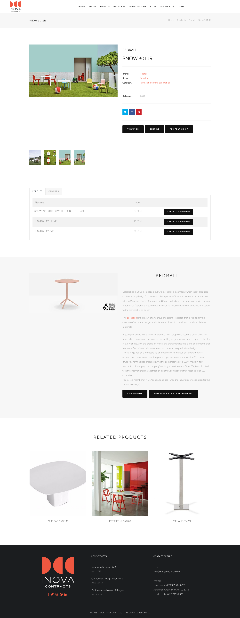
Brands (105, 6)
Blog (153, 6)
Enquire (154, 129)
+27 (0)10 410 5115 (179, 589)
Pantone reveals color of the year (108, 590)
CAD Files (53, 191)
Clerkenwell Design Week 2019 (107, 578)
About (92, 6)
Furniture (144, 78)
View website (135, 394)
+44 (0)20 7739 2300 (172, 594)
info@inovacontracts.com (166, 571)
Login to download (179, 212)
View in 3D (133, 129)
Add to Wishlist (179, 129)
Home (82, 6)
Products (119, 6)
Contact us (167, 6)
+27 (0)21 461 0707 (175, 585)
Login (181, 6)
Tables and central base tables (155, 82)
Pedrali (192, 20)
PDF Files (37, 191)
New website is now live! (103, 567)
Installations (137, 6)
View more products (173, 394)
